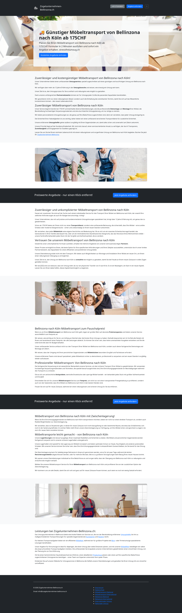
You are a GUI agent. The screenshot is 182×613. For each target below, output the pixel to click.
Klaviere (101, 537)
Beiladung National (102, 597)
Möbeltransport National (104, 592)
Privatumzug (97, 555)
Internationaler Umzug (103, 601)
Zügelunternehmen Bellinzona (48, 135)
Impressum (99, 588)
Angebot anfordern (135, 6)
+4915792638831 (117, 6)
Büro (113, 541)
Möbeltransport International (105, 594)
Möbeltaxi (79, 541)
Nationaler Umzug (101, 603)
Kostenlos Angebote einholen (53, 55)
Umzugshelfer (126, 534)
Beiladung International (103, 599)
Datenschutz (99, 590)
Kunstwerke (90, 537)
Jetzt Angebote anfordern (125, 195)
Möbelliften (125, 547)
